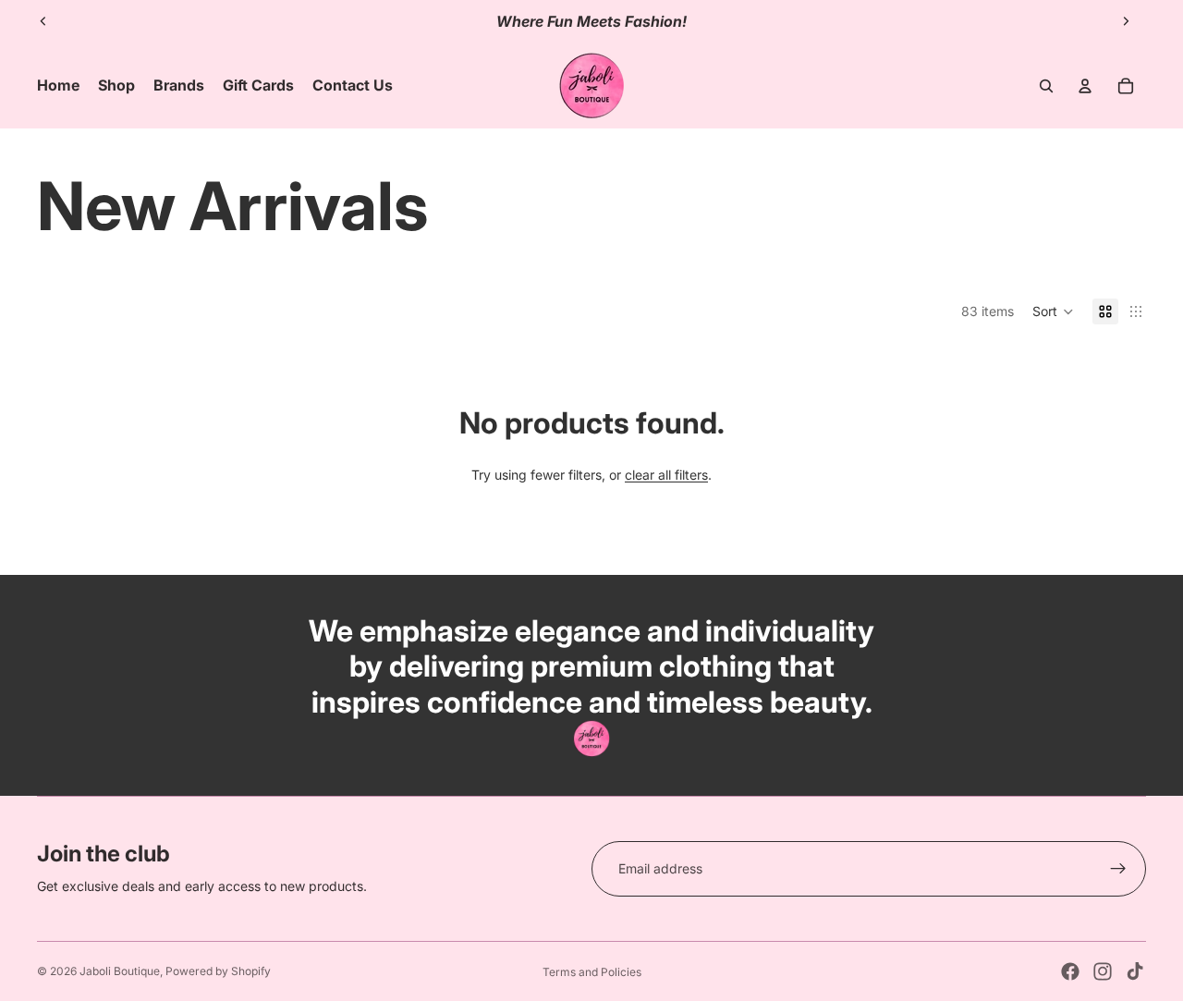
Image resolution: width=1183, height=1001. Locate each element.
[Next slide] (1125, 21)
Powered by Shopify (218, 971)
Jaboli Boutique (119, 971)
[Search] (1046, 86)
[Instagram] (1103, 971)
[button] (1053, 311)
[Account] (1085, 86)
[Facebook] (1070, 971)
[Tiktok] (1135, 971)
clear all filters (666, 474)
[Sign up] (1118, 868)
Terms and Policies (592, 972)
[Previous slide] (43, 21)
